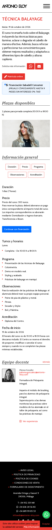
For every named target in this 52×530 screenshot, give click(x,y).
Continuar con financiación (16, 229)
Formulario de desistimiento (26, 487)
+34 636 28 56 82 (27, 507)
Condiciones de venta (26, 482)
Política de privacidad (26, 474)
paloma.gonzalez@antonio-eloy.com (32, 373)
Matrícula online (15, 76)
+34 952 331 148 (27, 502)
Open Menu (46, 6)
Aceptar (46, 523)
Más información (32, 527)
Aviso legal (26, 470)
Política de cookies (26, 478)
